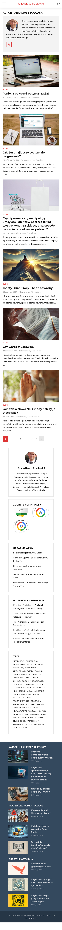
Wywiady (17, 724)
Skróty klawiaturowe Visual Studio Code (29, 576)
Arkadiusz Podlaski (31, 3)
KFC (15, 691)
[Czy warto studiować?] (31, 324)
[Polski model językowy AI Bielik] (18, 868)
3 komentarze (24, 97)
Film (27, 678)
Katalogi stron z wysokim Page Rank (40, 829)
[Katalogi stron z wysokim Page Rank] (18, 831)
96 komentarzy (37, 816)
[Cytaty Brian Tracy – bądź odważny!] (31, 265)
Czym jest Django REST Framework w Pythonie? (30, 559)
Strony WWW (31, 714)
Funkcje (35, 678)
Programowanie (21, 701)
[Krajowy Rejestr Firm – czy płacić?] (18, 815)
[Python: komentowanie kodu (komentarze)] (18, 757)
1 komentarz (21, 233)
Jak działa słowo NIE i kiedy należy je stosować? (29, 410)
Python (40, 704)
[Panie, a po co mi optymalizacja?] (31, 71)
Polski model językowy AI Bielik (27, 552)
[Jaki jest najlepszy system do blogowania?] (31, 130)
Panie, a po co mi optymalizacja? (26, 93)
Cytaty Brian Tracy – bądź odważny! (28, 288)
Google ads (37, 681)
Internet (39, 684)
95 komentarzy (37, 835)
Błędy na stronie (29, 668)
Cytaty (30, 671)
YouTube (28, 724)
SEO (29, 707)
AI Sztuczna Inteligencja (25, 661)
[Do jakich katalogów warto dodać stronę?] (18, 847)
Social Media (35, 711)
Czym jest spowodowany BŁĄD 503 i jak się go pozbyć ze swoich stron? (41, 773)
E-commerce (34, 674)
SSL (44, 711)
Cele (41, 668)
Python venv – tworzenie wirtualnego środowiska (30, 584)
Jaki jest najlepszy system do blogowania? (24, 154)
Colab (22, 671)
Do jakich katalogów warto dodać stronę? (41, 845)
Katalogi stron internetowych (28, 688)
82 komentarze (37, 851)
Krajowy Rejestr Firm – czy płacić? (41, 812)
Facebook (18, 678)
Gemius (16, 681)
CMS (15, 671)
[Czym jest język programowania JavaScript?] (18, 900)
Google (25, 681)
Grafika (17, 684)
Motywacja (33, 694)
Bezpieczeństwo (21, 664)
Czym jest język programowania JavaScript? (27, 568)
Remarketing (19, 707)
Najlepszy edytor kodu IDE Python (40, 790)
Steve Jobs (18, 714)
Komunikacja (25, 691)
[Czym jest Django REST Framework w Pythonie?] (18, 884)
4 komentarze (24, 292)
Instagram (28, 684)
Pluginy (26, 698)
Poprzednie (5, 439)
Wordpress (32, 721)
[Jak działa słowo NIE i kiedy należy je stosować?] (31, 386)
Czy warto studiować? (18, 347)
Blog (5, 89)
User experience (28, 717)
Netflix (16, 698)
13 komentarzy (25, 351)
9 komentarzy (21, 416)
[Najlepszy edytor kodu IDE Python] (18, 794)
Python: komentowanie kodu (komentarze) (42, 754)
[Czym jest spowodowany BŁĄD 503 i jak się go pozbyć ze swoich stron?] (18, 772)
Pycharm (30, 704)
